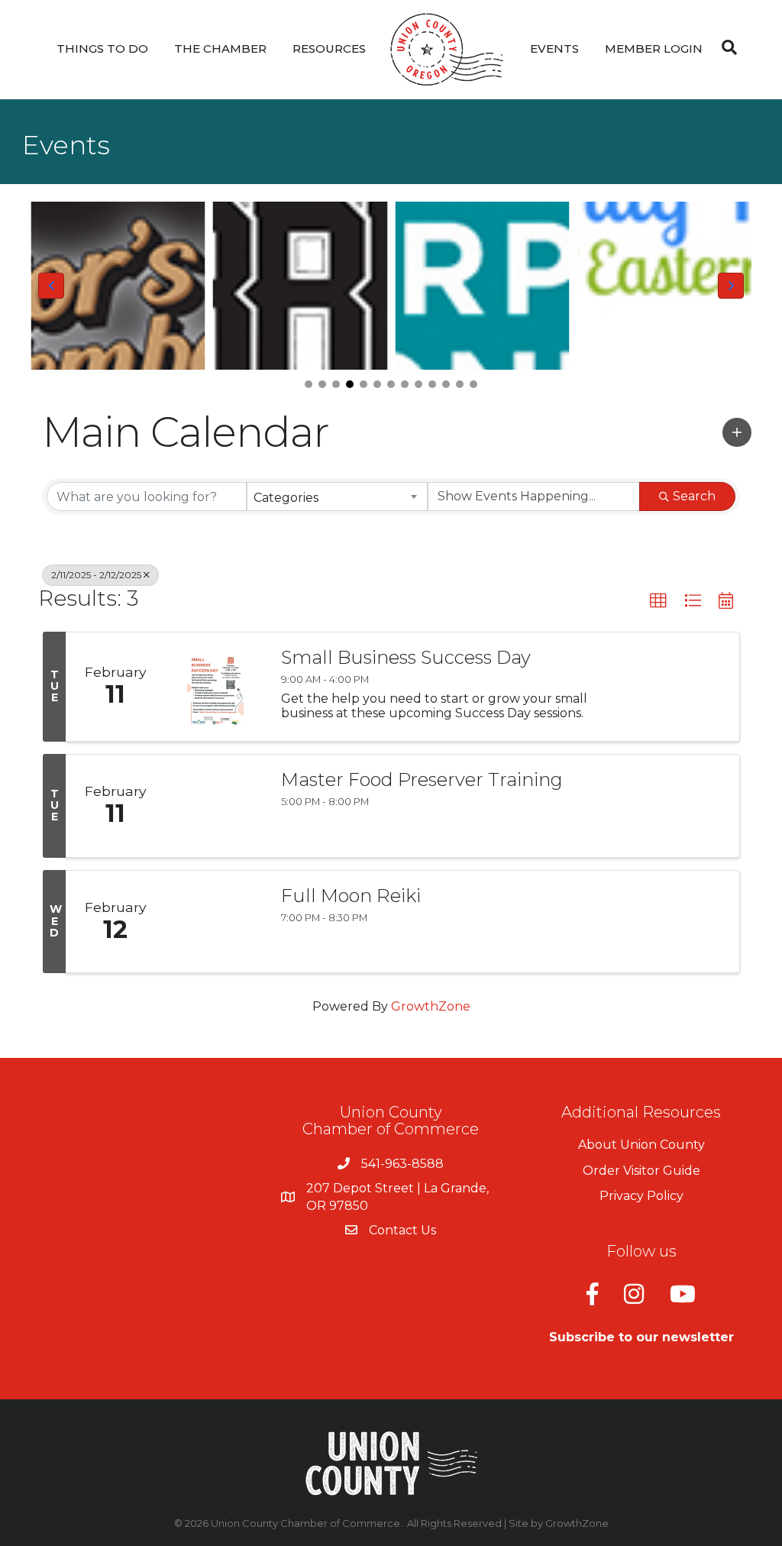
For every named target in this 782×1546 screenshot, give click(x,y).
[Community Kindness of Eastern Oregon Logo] (664, 286)
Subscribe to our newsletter (641, 1337)
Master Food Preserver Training (422, 780)
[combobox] (337, 496)
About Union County (641, 1144)
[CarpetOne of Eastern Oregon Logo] (482, 286)
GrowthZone (430, 1006)
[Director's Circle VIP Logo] (118, 286)
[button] (308, 384)
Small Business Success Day (406, 658)
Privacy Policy (641, 1196)
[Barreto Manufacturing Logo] (300, 286)
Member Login (654, 48)
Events (554, 48)
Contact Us (402, 1230)
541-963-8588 (402, 1163)
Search (694, 496)
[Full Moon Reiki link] (215, 922)
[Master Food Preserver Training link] (215, 806)
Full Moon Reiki (351, 896)
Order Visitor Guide (641, 1170)
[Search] (725, 47)
